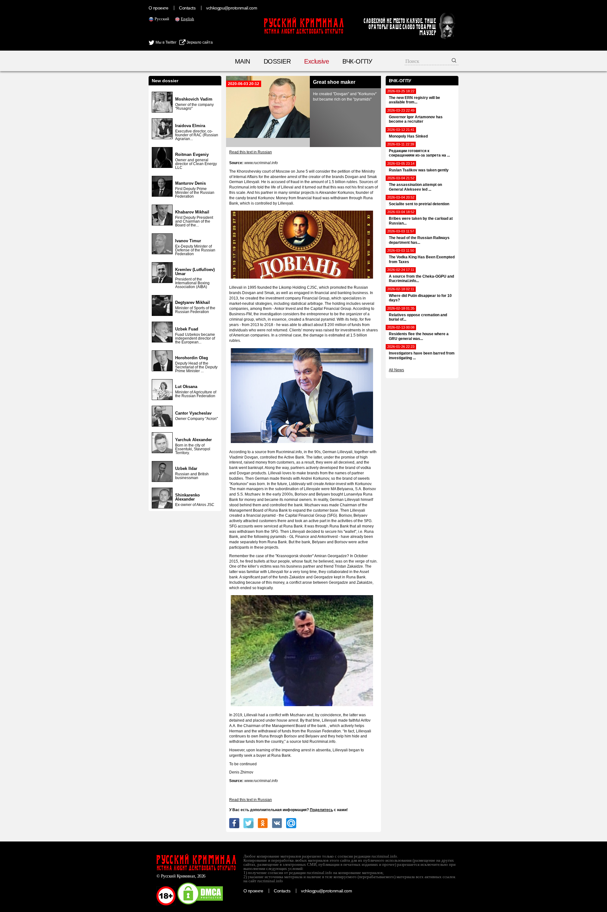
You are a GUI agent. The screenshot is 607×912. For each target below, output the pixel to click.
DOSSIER (277, 61)
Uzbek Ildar (186, 468)
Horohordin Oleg (191, 357)
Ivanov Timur (188, 240)
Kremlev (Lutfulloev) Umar (195, 271)
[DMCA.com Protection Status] (200, 904)
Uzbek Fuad (186, 329)
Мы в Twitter (165, 42)
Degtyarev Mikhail (192, 302)
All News (396, 370)
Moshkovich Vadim (193, 99)
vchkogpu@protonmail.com (231, 7)
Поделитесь (321, 810)
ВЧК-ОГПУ (357, 61)
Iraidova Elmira (190, 125)
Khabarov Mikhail (192, 212)
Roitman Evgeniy (192, 154)
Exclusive (316, 61)
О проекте (158, 7)
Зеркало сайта (199, 42)
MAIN (242, 61)
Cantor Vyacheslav (193, 413)
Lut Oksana (186, 386)
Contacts (187, 7)
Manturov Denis (190, 183)
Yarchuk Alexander (193, 439)
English (187, 18)
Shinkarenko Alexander (187, 497)
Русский (162, 18)
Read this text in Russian (250, 152)
